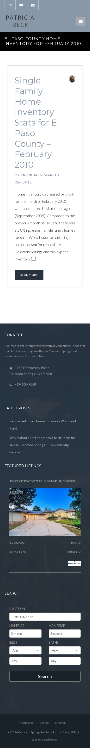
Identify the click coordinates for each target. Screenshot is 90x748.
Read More (29, 275)
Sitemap (60, 722)
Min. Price (16, 626)
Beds (13, 642)
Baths (53, 642)
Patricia (29, 174)
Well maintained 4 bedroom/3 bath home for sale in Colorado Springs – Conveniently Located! (42, 445)
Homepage (26, 722)
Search (45, 676)
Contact (44, 722)
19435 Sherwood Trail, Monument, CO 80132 (42, 481)
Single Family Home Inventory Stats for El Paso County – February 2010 (37, 122)
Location (17, 609)
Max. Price (57, 626)
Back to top (50, 739)
